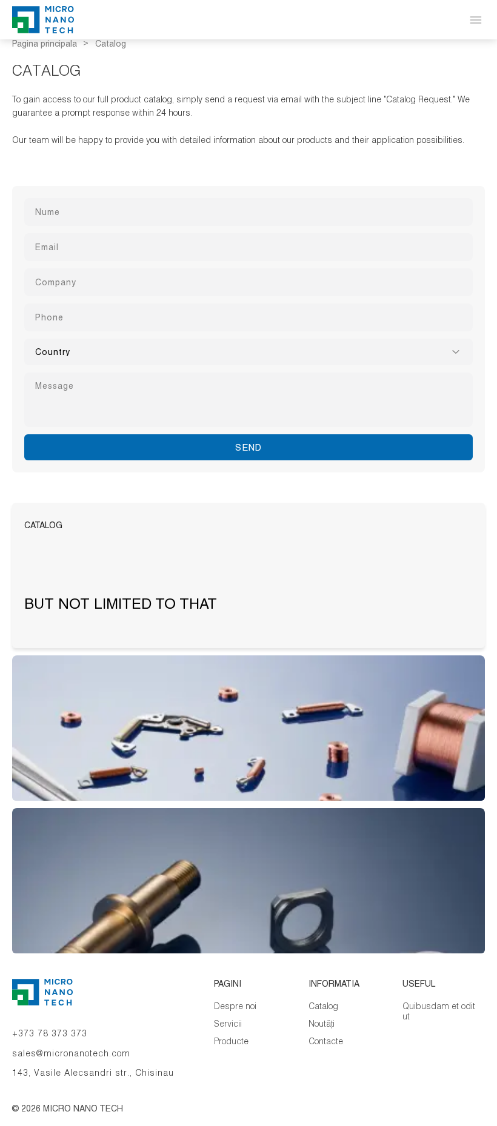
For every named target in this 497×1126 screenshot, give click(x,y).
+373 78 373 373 (49, 1033)
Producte (231, 1041)
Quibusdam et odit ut (438, 1011)
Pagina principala (44, 43)
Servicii (228, 1023)
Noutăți (322, 1023)
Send (248, 447)
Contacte (326, 1041)
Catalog (323, 1006)
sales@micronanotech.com (71, 1053)
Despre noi (235, 1006)
